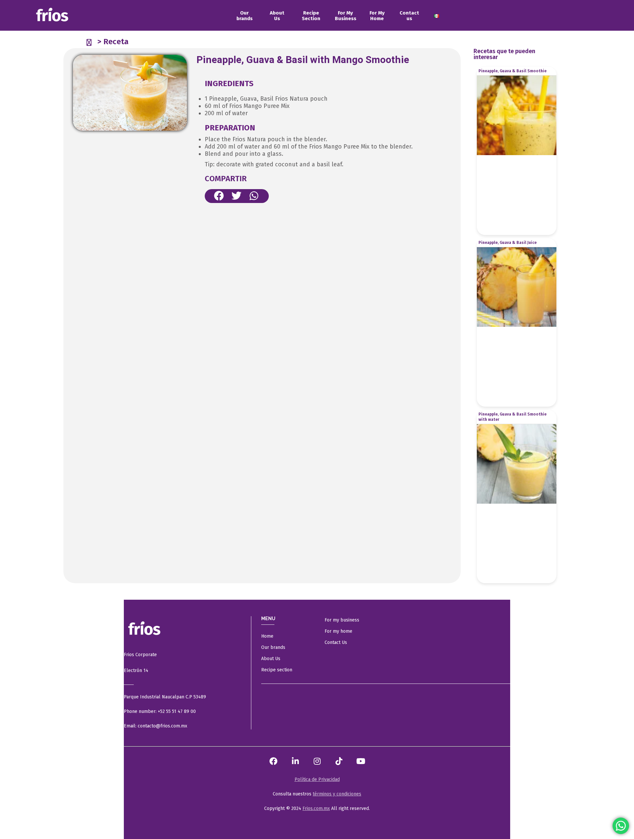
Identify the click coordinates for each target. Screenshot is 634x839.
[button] (219, 195)
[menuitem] (244, 16)
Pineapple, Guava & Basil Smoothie (512, 71)
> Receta (112, 41)
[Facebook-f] (273, 761)
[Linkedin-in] (295, 761)
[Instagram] (317, 761)
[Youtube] (361, 761)
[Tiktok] (339, 761)
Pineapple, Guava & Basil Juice (507, 242)
